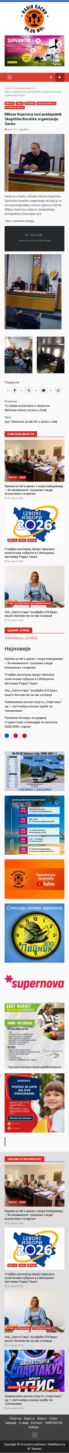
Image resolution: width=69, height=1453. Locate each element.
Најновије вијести (46, 103)
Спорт (33, 1387)
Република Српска (15, 107)
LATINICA (30, 638)
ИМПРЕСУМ (53, 1423)
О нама (23, 1423)
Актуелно (13, 1387)
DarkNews (54, 1444)
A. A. (9, 129)
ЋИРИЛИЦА (13, 638)
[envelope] (43, 390)
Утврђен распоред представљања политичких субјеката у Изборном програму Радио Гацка (34, 524)
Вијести (10, 103)
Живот (42, 1418)
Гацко (20, 103)
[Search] (51, 77)
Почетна (15, 1418)
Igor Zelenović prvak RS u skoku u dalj (31, 419)
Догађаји (30, 103)
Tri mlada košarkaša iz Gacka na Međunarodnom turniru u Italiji (27, 406)
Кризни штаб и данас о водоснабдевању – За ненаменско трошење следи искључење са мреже (34, 461)
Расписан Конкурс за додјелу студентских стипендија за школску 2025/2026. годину (31, 722)
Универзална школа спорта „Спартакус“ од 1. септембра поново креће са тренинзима (33, 706)
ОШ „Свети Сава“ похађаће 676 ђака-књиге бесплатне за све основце (34, 587)
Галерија (10, 1423)
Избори (32, 540)
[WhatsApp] (58, 390)
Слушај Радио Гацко (59, 77)
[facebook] (14, 390)
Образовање (23, 603)
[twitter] (29, 390)
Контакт (37, 1423)
